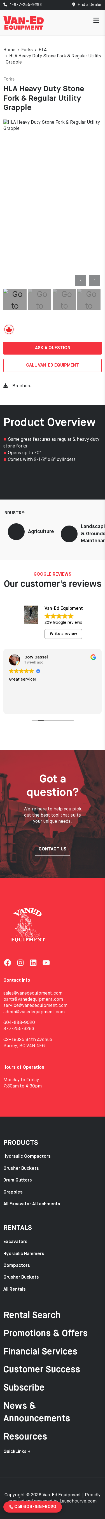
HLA (43, 50)
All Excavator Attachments (31, 1204)
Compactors (16, 1266)
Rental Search (31, 1315)
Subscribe (24, 1388)
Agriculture (41, 531)
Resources (25, 1437)
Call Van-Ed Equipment (52, 365)
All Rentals (14, 1289)
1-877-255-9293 (25, 5)
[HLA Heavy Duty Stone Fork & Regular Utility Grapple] (52, 203)
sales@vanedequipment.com (32, 993)
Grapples (13, 1192)
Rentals (17, 1228)
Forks (27, 50)
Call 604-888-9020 (34, 1507)
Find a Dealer (89, 5)
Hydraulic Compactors (27, 1156)
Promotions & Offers (45, 1333)
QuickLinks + (17, 1452)
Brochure (22, 386)
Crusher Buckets (21, 1168)
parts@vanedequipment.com (33, 999)
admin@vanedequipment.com (34, 1012)
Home (9, 50)
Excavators (15, 1242)
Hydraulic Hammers (23, 1254)
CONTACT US (52, 849)
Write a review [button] (63, 634)
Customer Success (41, 1369)
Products (20, 1143)
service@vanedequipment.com (35, 1006)
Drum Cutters (17, 1180)
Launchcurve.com (78, 1501)
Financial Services (40, 1351)
